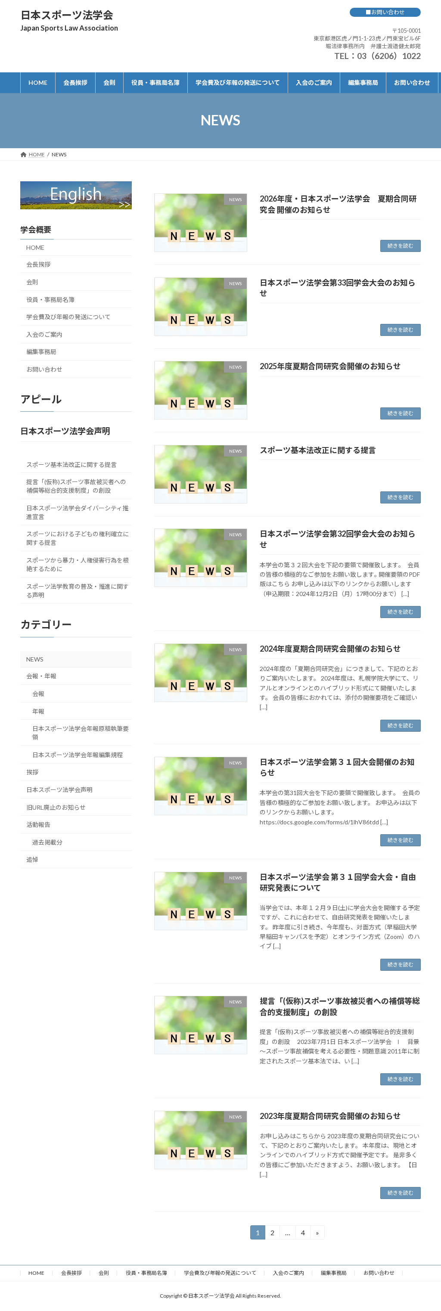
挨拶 (32, 772)
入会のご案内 (44, 334)
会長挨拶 (38, 264)
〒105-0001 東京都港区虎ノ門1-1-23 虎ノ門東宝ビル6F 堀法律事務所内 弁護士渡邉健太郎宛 (367, 38)
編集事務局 (41, 351)
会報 (38, 693)
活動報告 (38, 824)
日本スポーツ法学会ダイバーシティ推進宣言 (77, 512)
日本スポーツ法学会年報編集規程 (77, 754)
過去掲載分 (47, 841)
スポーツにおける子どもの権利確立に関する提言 (77, 538)
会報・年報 (41, 676)
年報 (38, 711)
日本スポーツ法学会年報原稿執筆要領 (80, 733)
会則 (32, 282)
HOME (35, 247)
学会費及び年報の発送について (68, 316)
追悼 (32, 859)
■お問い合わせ (385, 12)
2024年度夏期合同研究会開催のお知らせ (330, 648)
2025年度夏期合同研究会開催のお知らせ (330, 366)
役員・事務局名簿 (50, 299)
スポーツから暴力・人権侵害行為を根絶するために (77, 564)
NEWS (34, 658)
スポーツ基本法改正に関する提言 (318, 450)
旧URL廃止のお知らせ (56, 807)
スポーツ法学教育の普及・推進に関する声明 (77, 590)
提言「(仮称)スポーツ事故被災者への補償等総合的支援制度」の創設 (76, 486)
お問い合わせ (44, 369)
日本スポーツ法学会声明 (59, 789)
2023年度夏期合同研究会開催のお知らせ (330, 1116)
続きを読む (400, 245)
